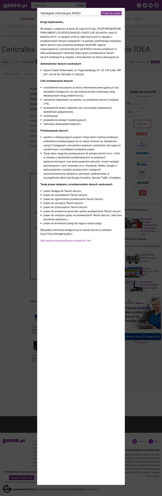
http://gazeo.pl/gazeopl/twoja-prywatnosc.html (65, 240)
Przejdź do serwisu (111, 13)
